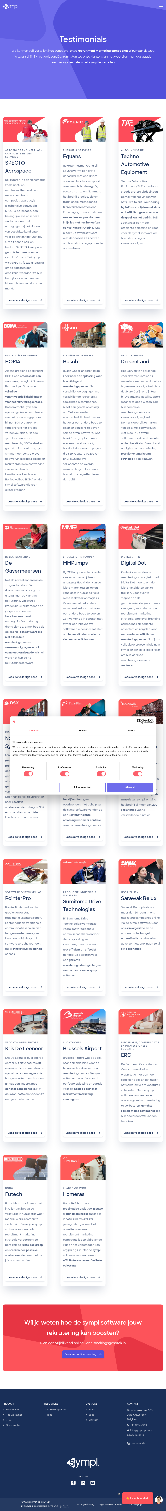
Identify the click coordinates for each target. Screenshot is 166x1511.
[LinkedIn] (83, 1483)
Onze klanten (13, 1425)
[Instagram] (92, 1483)
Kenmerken (12, 1409)
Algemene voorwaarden (111, 1504)
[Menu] (161, 6)
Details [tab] (83, 730)
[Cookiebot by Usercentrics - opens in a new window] (139, 721)
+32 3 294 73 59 (138, 1425)
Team (92, 1409)
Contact (93, 1420)
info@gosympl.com (141, 1430)
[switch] (64, 773)
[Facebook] (73, 1483)
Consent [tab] (34, 730)
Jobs (91, 1414)
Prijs (8, 1420)
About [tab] (131, 730)
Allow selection (82, 787)
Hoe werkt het (14, 1414)
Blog (50, 1414)
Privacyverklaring (85, 1504)
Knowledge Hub (56, 1409)
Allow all (130, 787)
